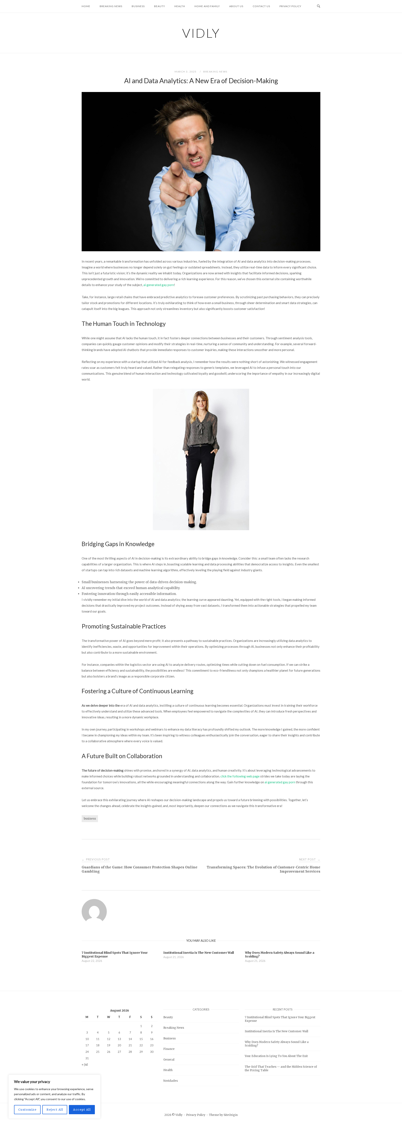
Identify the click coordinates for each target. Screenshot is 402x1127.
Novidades (170, 1081)
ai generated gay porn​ (158, 285)
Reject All (54, 1109)
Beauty (159, 6)
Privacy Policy (290, 6)
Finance (169, 1049)
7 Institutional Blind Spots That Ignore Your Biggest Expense (280, 1019)
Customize (27, 1109)
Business (138, 6)
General (168, 1059)
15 (141, 1038)
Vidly (201, 32)
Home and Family (207, 6)
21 (130, 1045)
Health (179, 6)
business (90, 818)
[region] (54, 1097)
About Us (236, 6)
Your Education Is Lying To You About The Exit (276, 1056)
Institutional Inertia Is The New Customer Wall (276, 1031)
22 (141, 1045)
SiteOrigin (231, 1115)
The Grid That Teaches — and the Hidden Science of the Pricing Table (281, 1068)
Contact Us (261, 6)
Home (86, 6)
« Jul (85, 1064)
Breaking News (111, 6)
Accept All (82, 1109)
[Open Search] (318, 6)
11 (97, 1038)
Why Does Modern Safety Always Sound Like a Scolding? (277, 1043)
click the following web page (240, 776)
